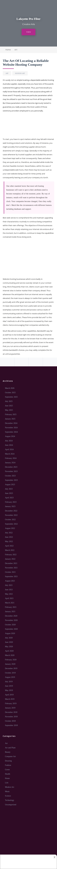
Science (8, 796)
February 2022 (10, 555)
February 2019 (10, 703)
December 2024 (11, 423)
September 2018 (11, 725)
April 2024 (9, 449)
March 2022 (9, 550)
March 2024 (9, 454)
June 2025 (9, 406)
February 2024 (10, 458)
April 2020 (9, 651)
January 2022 (10, 559)
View (28, 32)
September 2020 (11, 629)
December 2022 (11, 511)
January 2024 (10, 463)
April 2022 (9, 546)
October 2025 (10, 393)
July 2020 (9, 638)
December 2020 (11, 616)
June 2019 (9, 686)
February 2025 (10, 414)
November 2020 (11, 620)
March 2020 (9, 655)
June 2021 (9, 590)
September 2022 (11, 524)
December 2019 (11, 668)
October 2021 (10, 572)
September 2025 (11, 397)
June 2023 (9, 493)
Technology (9, 800)
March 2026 (9, 388)
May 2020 (9, 647)
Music (7, 791)
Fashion (8, 765)
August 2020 (10, 633)
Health (7, 774)
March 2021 (9, 603)
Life (6, 783)
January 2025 (10, 419)
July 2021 (9, 585)
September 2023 (11, 480)
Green (7, 770)
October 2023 (10, 476)
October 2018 (10, 721)
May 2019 (9, 690)
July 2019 (9, 682)
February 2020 (10, 660)
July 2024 (9, 441)
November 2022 (11, 515)
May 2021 (9, 594)
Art (16, 49)
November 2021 (11, 568)
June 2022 (9, 537)
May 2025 (9, 410)
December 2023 (11, 467)
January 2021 (10, 611)
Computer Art (10, 756)
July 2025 (9, 401)
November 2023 (11, 471)
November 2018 (11, 717)
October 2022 (10, 520)
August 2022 (10, 528)
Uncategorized (10, 805)
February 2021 (10, 607)
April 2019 (9, 695)
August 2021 (10, 581)
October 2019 (10, 673)
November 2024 (11, 428)
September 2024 (11, 432)
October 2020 (10, 625)
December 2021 (11, 563)
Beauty (7, 752)
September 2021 (11, 576)
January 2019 (10, 708)
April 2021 (9, 598)
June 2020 (9, 642)
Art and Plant (10, 748)
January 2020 (10, 664)
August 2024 (10, 436)
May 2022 (9, 541)
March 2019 (9, 699)
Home (7, 778)
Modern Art (20, 73)
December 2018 (11, 712)
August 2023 (10, 484)
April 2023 (9, 498)
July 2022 (9, 533)
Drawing (8, 761)
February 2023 (10, 502)
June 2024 (9, 445)
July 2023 (9, 489)
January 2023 (10, 506)
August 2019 (10, 677)
